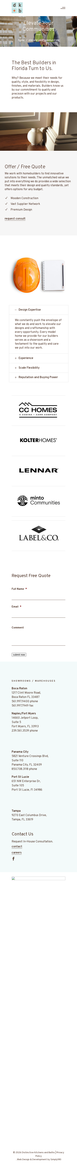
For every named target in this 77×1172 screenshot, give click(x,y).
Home (21, 40)
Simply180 (55, 1159)
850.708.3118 (20, 769)
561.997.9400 (20, 701)
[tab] (38, 310)
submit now (19, 654)
